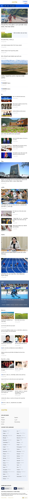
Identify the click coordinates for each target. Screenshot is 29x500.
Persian (20, 442)
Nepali (19, 440)
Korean (6, 478)
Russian (20, 453)
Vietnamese (21, 476)
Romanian (21, 451)
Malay (21, 433)
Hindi (5, 467)
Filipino (6, 453)
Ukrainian (21, 471)
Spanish (20, 460)
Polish (19, 444)
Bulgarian (7, 440)
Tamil (19, 465)
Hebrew (6, 465)
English (2, 417)
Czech (5, 446)
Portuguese (21, 446)
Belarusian (7, 435)
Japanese (6, 476)
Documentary (17, 422)
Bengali (5, 437)
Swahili (20, 462)
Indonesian (8, 471)
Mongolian (21, 435)
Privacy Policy (3, 497)
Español (16, 417)
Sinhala (20, 458)
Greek (6, 460)
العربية (16, 419)
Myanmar (21, 437)
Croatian (6, 444)
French (6, 456)
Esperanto (7, 451)
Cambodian (6, 442)
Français (3, 419)
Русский (2, 422)
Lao (18, 431)
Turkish (20, 469)
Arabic (6, 433)
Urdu (19, 474)
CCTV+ (2, 424)
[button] (6, 21)
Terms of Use (10, 497)
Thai (19, 467)
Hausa (5, 462)
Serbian (20, 456)
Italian (6, 474)
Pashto (19, 449)
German (6, 458)
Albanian (6, 431)
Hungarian (7, 469)
